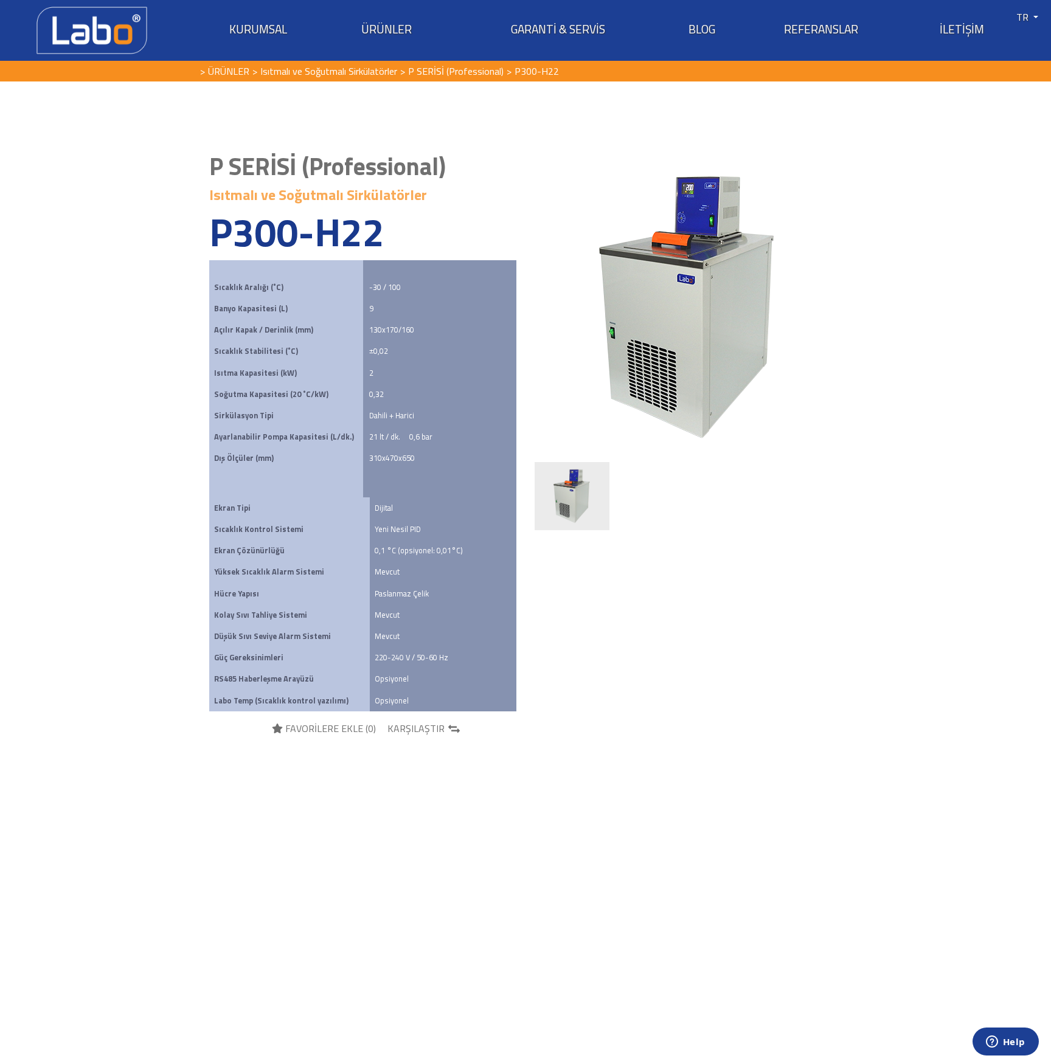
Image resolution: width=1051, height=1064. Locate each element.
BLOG (702, 29)
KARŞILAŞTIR (416, 728)
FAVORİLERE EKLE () (329, 728)
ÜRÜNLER (386, 29)
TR (1023, 17)
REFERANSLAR (821, 29)
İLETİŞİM (962, 29)
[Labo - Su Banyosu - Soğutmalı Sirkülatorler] (91, 29)
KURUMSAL (258, 29)
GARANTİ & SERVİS (558, 29)
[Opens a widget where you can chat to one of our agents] (1005, 1043)
